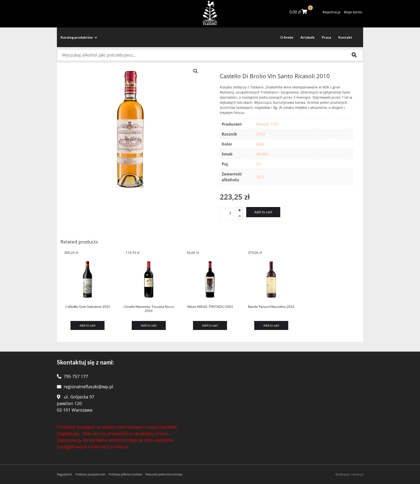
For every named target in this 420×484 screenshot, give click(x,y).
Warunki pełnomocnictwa (163, 474)
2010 (260, 134)
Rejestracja (332, 12)
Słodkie (262, 154)
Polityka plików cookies (125, 474)
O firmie (286, 37)
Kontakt (345, 37)
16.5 (260, 177)
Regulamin (64, 474)
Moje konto (353, 12)
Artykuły (307, 37)
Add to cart (263, 212)
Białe (260, 144)
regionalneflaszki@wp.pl (88, 386)
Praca (326, 37)
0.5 (259, 164)
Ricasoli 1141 (267, 124)
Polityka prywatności (90, 474)
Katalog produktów (77, 37)
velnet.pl (357, 474)
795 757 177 (76, 376)
